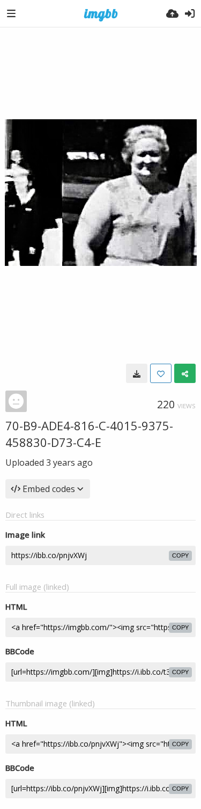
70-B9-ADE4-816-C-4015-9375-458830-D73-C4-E (89, 433)
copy (180, 555)
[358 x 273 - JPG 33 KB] (136, 373)
